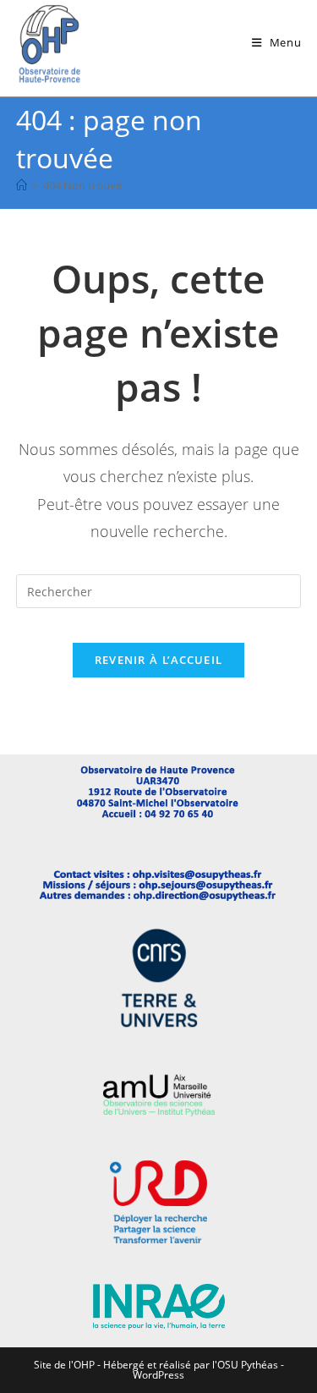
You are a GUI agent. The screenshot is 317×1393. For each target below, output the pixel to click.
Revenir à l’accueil (159, 659)
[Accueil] (21, 185)
